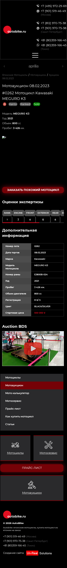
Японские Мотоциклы (14, 75)
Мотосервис (13, 400)
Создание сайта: (14, 553)
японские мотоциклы (24, 527)
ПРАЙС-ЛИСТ (32, 468)
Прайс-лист (13, 408)
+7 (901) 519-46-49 (14, 536)
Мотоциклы (13, 377)
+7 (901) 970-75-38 (14, 541)
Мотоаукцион (14, 385)
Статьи (9, 424)
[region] (33, 211)
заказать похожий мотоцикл (33, 190)
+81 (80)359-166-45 (14, 545)
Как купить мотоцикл (19, 416)
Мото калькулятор (17, 393)
